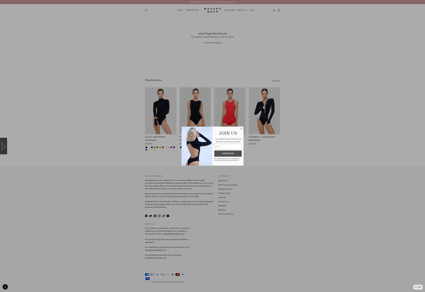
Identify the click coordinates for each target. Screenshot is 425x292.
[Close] (241, 128)
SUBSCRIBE (228, 153)
